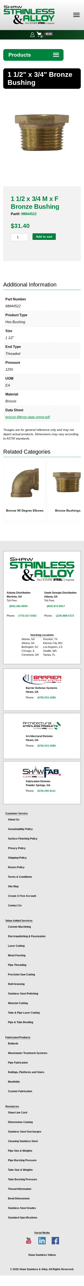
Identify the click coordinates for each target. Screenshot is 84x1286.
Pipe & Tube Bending (20, 1022)
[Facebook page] (55, 1240)
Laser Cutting (16, 945)
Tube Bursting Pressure (22, 1179)
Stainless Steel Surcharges (24, 1131)
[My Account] (32, 34)
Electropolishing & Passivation (26, 936)
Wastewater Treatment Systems (27, 1053)
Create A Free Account (22, 895)
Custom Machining (19, 926)
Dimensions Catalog (20, 1122)
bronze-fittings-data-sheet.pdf (27, 417)
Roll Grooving (16, 984)
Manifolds (14, 1081)
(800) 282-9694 (18, 606)
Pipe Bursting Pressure (22, 1160)
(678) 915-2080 (46, 697)
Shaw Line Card (17, 1112)
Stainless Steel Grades (22, 1208)
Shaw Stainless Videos (42, 1254)
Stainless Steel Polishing (23, 993)
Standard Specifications (22, 1217)
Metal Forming (16, 955)
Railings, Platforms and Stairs (26, 1072)
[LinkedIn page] (42, 1240)
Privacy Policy (17, 848)
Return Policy (16, 867)
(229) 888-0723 (65, 615)
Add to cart (44, 236)
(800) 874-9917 (56, 606)
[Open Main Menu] (76, 15)
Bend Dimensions (19, 1198)
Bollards (13, 1043)
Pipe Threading (17, 965)
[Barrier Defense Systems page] (42, 679)
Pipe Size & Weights (20, 1150)
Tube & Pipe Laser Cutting (24, 1012)
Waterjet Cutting (18, 1003)
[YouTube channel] (28, 1240)
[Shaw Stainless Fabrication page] (42, 772)
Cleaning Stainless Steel (23, 1141)
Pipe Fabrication (18, 1062)
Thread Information (19, 1188)
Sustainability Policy (20, 829)
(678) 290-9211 (46, 790)
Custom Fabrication (20, 1091)
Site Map (13, 886)
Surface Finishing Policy (22, 838)
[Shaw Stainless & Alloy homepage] (42, 569)
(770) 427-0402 (27, 615)
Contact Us (15, 905)
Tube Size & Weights (20, 1169)
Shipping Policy (17, 857)
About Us (13, 819)
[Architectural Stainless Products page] (42, 725)
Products (34, 55)
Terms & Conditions (20, 876)
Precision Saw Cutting (21, 974)
